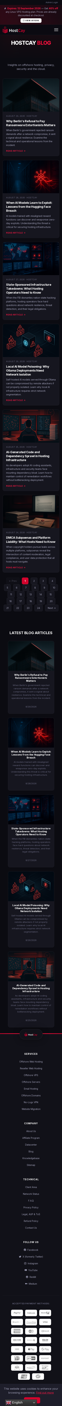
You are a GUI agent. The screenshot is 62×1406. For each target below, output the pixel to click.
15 (51, 594)
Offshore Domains (31, 1095)
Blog (31, 1151)
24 (38, 608)
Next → (52, 608)
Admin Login (51, 2)
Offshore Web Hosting (31, 1061)
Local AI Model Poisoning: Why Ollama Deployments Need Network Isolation (27, 370)
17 (21, 601)
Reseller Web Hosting (31, 1068)
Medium (32, 1283)
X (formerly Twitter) (32, 1256)
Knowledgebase (31, 1158)
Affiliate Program (31, 1138)
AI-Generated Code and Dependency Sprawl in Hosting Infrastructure (27, 456)
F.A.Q (31, 1200)
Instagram (32, 1263)
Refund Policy (31, 1221)
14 (41, 594)
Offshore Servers (31, 1082)
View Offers (32, 20)
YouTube (32, 1270)
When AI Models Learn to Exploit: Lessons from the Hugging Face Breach (29, 207)
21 (7, 608)
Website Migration (31, 1109)
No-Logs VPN (31, 1102)
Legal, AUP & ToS (31, 1214)
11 (11, 594)
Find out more (45, 1392)
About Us (31, 1131)
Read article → (15, 150)
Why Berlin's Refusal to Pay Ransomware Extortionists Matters (31, 677)
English (17, 1402)
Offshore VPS (31, 1075)
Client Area (31, 1187)
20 (51, 601)
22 (17, 608)
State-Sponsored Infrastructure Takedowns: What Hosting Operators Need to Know (28, 288)
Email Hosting (31, 1088)
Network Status (31, 1194)
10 (54, 587)
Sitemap (31, 1165)
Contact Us (31, 1227)
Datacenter (31, 1144)
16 (10, 601)
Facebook (32, 1250)
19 (41, 601)
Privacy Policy (31, 1207)
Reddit (32, 1277)
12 (21, 594)
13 (31, 594)
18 (31, 601)
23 (28, 608)
